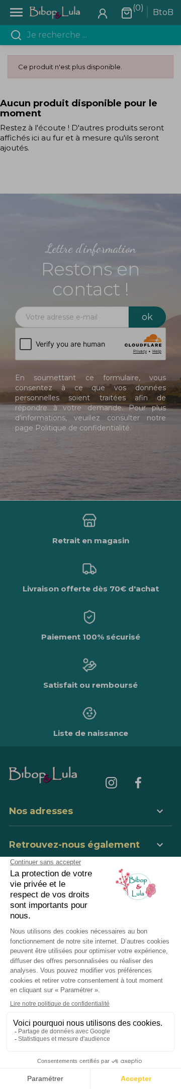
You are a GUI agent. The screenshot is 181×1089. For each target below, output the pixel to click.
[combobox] (96, 35)
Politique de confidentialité (82, 427)
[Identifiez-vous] (103, 13)
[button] (90, 846)
